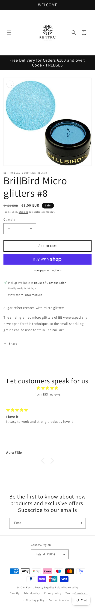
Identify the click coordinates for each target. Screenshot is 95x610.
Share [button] (13, 343)
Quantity (9, 219)
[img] (47, 388)
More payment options (47, 270)
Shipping (23, 211)
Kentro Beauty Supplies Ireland (45, 587)
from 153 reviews (48, 394)
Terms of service (75, 593)
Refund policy (32, 593)
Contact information (61, 600)
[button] (9, 32)
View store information (25, 295)
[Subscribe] (80, 523)
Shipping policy (35, 600)
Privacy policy (52, 593)
